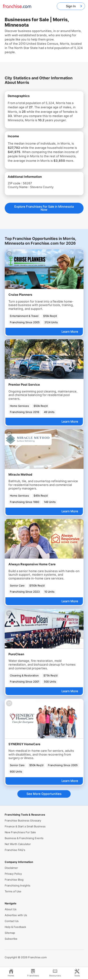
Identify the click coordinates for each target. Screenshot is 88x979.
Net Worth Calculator (18, 844)
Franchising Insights (17, 885)
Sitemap (10, 932)
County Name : (19, 187)
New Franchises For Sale (20, 832)
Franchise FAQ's (15, 850)
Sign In (71, 6)
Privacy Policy (13, 873)
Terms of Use (13, 891)
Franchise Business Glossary (23, 820)
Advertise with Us (16, 915)
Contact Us (12, 921)
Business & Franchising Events (24, 838)
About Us (10, 909)
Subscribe (11, 938)
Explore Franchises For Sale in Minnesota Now (44, 208)
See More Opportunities (44, 794)
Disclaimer (11, 868)
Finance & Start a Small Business (25, 826)
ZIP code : (15, 183)
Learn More (69, 331)
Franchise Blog (14, 879)
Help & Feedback (15, 927)
